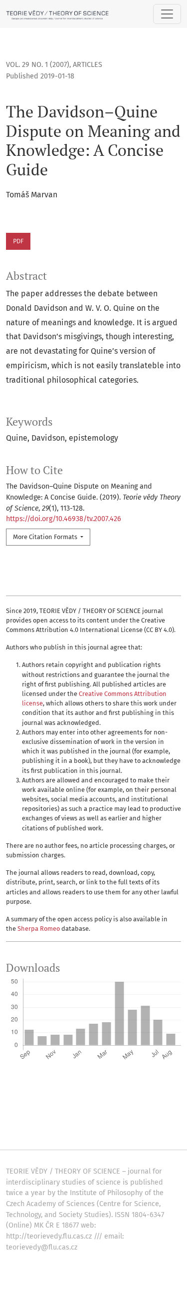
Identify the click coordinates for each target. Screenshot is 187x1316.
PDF (18, 241)
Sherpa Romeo (38, 928)
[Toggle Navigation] (167, 14)
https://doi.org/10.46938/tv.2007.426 (63, 519)
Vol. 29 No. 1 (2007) (37, 64)
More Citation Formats (46, 537)
